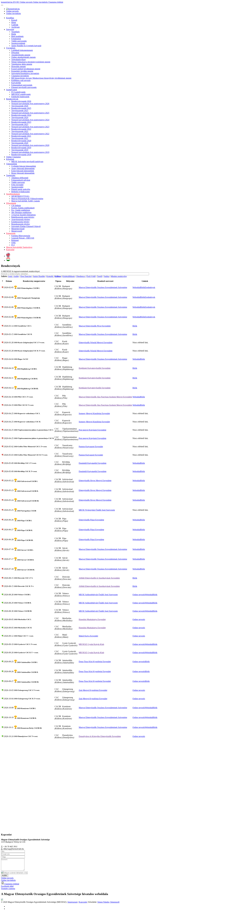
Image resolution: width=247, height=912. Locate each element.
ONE (13, 243)
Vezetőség (15, 32)
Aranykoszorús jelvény (20, 219)
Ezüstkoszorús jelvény (20, 222)
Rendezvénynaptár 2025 (21, 108)
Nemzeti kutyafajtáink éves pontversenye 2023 (30, 127)
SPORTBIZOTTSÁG (20, 196)
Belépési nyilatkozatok (20, 192)
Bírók (13, 34)
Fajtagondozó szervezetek (21, 85)
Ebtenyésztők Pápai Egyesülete (91, 520)
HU (18, 2)
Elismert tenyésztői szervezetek (24, 87)
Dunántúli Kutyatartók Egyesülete (92, 463)
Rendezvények (12, 99)
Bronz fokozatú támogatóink (22, 173)
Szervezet (10, 29)
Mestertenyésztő (17, 229)
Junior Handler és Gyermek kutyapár (26, 46)
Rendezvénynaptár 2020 (21, 141)
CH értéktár (16, 205)
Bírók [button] (142, 287)
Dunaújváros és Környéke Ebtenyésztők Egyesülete (100, 736)
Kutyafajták (16, 83)
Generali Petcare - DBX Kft (22, 238)
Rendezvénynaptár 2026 (21, 101)
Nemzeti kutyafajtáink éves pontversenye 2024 (30, 120)
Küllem (58, 276)
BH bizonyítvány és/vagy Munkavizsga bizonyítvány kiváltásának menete (41, 78)
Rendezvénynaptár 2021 (21, 136)
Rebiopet (15, 240)
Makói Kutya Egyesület (88, 636)
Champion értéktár (55, 2)
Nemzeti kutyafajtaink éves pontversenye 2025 (30, 113)
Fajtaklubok (16, 39)
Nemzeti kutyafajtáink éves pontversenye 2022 (30, 134)
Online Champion (13, 157)
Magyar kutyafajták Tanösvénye (19, 247)
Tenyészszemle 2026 (19, 106)
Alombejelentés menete (20, 55)
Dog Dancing (26, 276)
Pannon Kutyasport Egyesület (91, 446)
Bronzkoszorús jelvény (20, 224)
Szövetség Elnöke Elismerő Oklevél (26, 226)
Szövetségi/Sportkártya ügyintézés (25, 73)
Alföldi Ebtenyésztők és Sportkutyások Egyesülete (99, 578)
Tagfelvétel (10, 175)
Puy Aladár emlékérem (20, 210)
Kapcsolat (10, 249)
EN (14, 2)
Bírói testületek (17, 36)
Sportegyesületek (18, 43)
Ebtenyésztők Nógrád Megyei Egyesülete (95, 342)
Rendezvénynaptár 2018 (21, 154)
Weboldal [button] (136, 287)
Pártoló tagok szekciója (20, 189)
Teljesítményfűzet (18, 59)
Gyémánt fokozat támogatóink (23, 166)
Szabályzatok (11, 90)
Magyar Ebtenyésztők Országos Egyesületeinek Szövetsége (103, 287)
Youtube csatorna (8, 888)
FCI (13, 245)
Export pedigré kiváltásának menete (25, 69)
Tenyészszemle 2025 (19, 110)
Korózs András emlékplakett (22, 208)
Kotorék (50, 276)
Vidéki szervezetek (19, 41)
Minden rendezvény (119, 276)
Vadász (106, 276)
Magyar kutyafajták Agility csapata (25, 201)
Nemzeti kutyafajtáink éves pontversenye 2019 (30, 152)
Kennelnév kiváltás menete (22, 71)
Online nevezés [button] (139, 594)
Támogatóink (11, 164)
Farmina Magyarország (20, 236)
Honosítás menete (18, 66)
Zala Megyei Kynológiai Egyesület (93, 690)
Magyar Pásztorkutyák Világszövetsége (27, 198)
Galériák (14, 25)
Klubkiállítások (68, 276)
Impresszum (72, 902)
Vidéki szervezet (18, 182)
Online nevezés (26, 2)
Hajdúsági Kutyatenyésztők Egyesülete (95, 368)
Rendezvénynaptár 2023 (21, 122)
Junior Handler (39, 276)
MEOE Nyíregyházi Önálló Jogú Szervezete (97, 510)
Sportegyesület (17, 187)
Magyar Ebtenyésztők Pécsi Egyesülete (95, 326)
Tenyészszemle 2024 (19, 117)
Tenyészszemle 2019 (19, 150)
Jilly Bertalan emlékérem (21, 212)
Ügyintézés (10, 48)
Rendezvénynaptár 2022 (21, 129)
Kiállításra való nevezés (20, 80)
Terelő (99, 276)
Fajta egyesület (17, 185)
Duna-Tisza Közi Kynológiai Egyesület (95, 661)
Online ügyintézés (40, 2)
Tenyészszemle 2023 (19, 124)
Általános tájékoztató (19, 178)
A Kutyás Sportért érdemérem (23, 215)
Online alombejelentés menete (23, 57)
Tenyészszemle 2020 (19, 143)
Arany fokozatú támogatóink (23, 168)
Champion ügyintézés (20, 76)
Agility (16, 276)
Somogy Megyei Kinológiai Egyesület (94, 413)
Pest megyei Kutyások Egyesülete (92, 430)
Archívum (15, 27)
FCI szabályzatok (18, 92)
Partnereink (10, 233)
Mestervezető (16, 231)
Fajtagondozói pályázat (20, 180)
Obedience (80, 276)
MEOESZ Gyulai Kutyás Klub (91, 644)
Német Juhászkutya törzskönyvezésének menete (30, 62)
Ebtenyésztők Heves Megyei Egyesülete (95, 480)
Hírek (13, 22)
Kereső (14, 20)
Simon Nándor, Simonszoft (108, 902)
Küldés (4, 875)
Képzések (10, 159)
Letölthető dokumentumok (22, 50)
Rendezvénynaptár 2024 (21, 115)
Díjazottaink (11, 203)
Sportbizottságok (13, 194)
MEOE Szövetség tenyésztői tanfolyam (27, 161)
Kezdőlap (10, 18)
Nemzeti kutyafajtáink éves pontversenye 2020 (30, 145)
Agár (10, 276)
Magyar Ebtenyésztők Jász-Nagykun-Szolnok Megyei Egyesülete (105, 397)
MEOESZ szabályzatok (21, 94)
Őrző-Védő (91, 276)
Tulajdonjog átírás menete (21, 64)
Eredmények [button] (150, 287)
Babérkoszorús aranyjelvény (22, 217)
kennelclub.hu (7, 2)
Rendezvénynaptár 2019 (21, 148)
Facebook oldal (7, 886)
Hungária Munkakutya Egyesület (92, 619)
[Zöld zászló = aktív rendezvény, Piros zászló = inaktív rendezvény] (2, 287)
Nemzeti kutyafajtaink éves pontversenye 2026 (30, 103)
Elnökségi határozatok (20, 97)
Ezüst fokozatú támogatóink (22, 171)
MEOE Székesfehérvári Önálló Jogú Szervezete (98, 594)
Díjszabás (15, 52)
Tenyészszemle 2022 (19, 131)
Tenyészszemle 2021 (19, 138)
